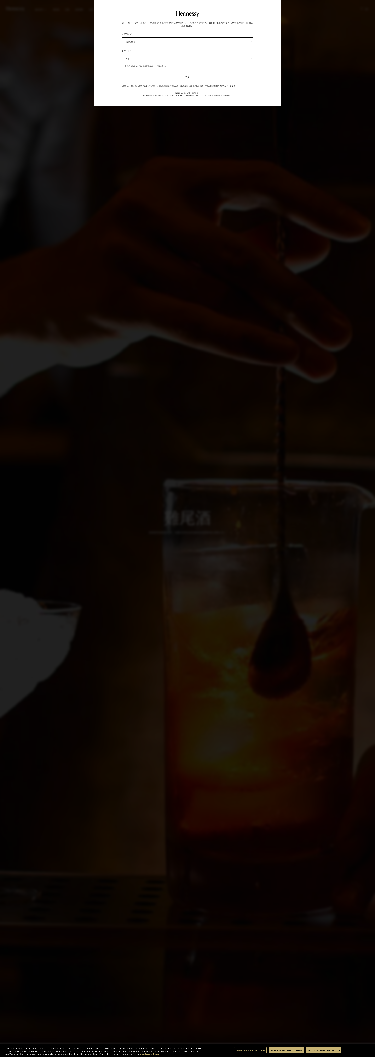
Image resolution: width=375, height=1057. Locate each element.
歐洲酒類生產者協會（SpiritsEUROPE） (168, 95)
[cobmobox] (187, 41)
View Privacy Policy (149, 1054)
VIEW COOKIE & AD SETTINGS (250, 1050)
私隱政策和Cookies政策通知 (225, 86)
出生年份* (126, 51)
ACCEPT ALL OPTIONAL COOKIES (324, 1050)
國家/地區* (127, 34)
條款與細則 (193, 86)
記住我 (128, 66)
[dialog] (187, 528)
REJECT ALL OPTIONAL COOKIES (286, 1050)
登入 (187, 77)
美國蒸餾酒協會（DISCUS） (197, 95)
